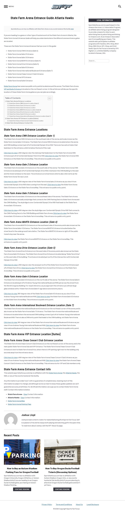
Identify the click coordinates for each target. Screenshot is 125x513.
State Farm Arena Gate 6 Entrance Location (22, 114)
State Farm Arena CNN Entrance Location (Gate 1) (24, 103)
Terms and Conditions (64, 504)
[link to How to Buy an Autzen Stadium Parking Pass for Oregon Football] (22, 452)
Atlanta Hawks (71, 373)
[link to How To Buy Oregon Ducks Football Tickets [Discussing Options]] (62, 452)
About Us (79, 504)
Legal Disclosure (93, 504)
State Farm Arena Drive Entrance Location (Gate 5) (24, 112)
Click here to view (10, 153)
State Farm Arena (10, 86)
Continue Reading (22, 489)
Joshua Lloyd (28, 415)
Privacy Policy (47, 504)
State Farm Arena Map (16, 401)
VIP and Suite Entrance (12, 89)
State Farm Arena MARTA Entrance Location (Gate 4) (25, 110)
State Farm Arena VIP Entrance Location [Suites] (22, 118)
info (72, 29)
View (25, 394)
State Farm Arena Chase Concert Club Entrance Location (26, 121)
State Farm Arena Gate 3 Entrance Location (22, 107)
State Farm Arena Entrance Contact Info (19, 123)
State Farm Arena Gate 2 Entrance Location (22, 105)
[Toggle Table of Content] (48, 98)
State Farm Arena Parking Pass (19, 404)
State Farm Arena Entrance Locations (18, 101)
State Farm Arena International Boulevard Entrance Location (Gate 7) (30, 116)
